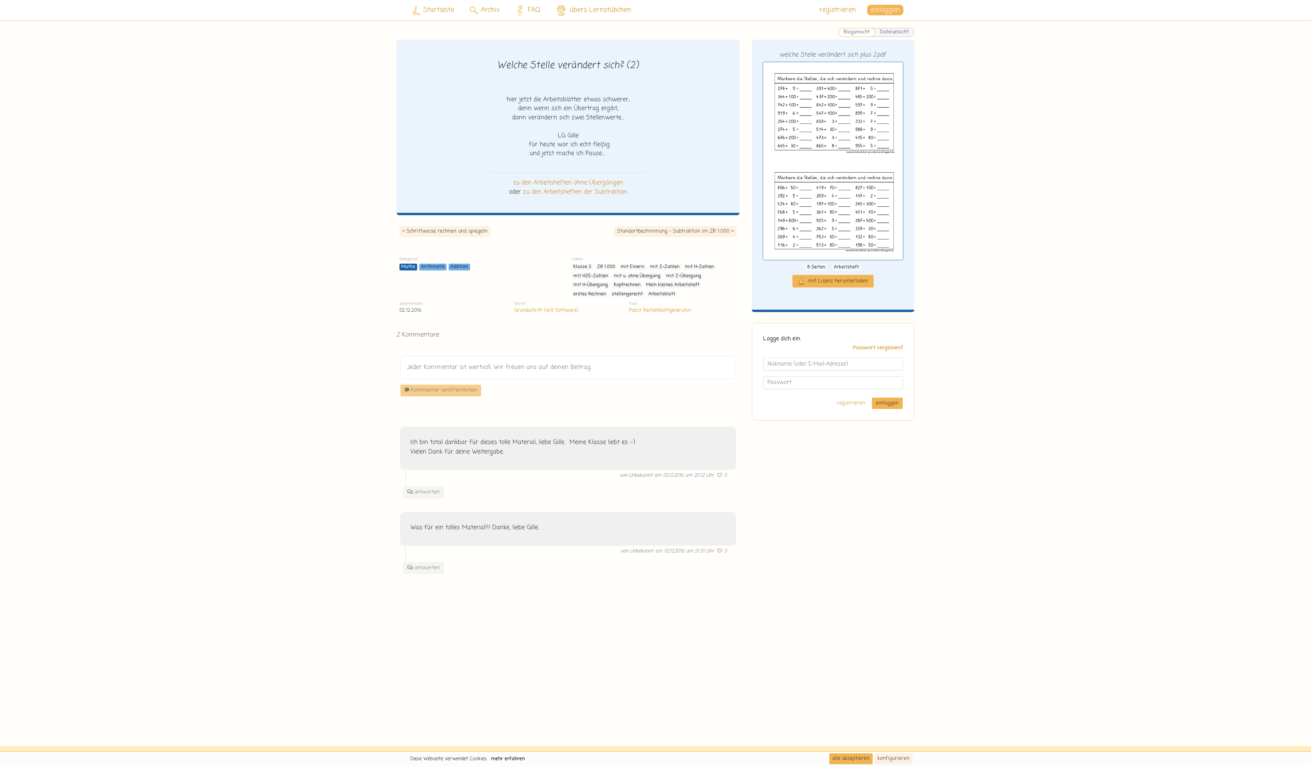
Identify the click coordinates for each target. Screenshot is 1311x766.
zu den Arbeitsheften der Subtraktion (575, 192)
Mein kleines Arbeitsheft (673, 285)
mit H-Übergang (590, 285)
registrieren (837, 10)
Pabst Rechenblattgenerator (660, 310)
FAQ (534, 10)
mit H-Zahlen (699, 267)
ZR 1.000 (606, 267)
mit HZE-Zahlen (590, 276)
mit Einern (632, 267)
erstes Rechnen (589, 294)
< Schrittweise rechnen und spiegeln (445, 231)
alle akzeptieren (851, 758)
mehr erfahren (508, 758)
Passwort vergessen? (878, 348)
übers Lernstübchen (600, 10)
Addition (459, 267)
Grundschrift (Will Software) (546, 310)
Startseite (438, 10)
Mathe (408, 267)
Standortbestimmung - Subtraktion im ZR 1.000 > (675, 231)
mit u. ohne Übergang (637, 276)
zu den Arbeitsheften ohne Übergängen (568, 182)
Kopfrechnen (627, 285)
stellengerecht (627, 294)
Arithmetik (433, 267)
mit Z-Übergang (683, 276)
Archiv (490, 10)
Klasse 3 (582, 267)
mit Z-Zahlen (664, 267)
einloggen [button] (885, 10)
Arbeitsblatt (661, 294)
